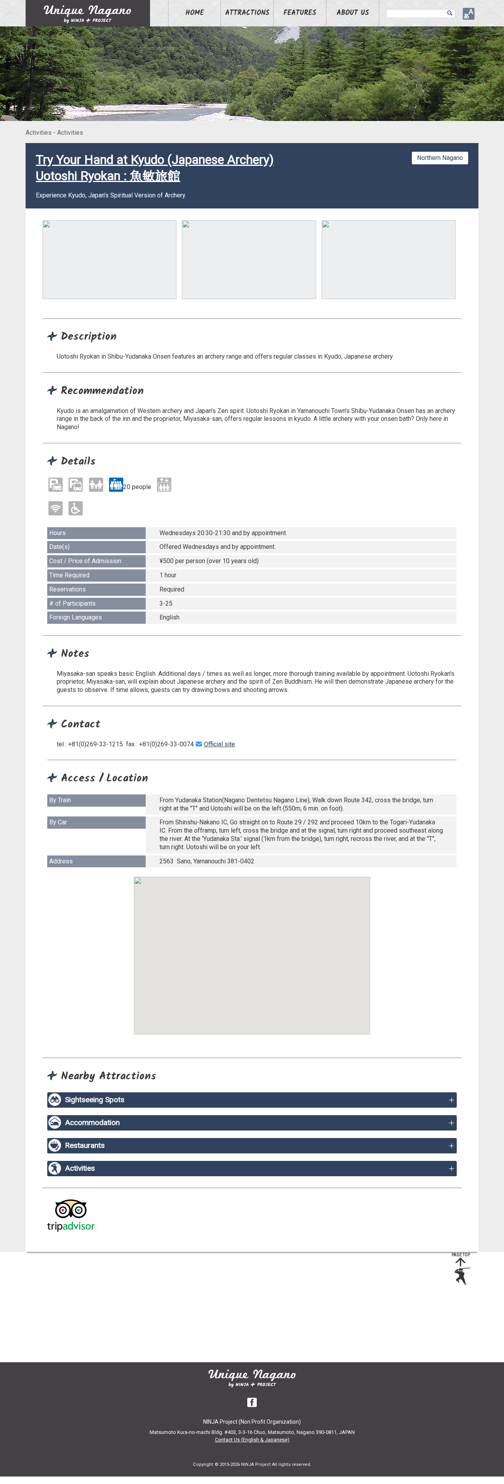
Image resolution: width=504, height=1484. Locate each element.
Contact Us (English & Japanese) (252, 1440)
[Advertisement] (246, 1307)
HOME (194, 13)
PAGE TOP (461, 1255)
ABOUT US (353, 13)
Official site (219, 744)
